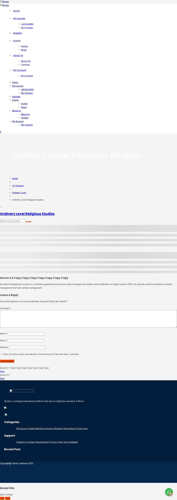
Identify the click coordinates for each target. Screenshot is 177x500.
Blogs (24, 49)
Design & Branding (54, 428)
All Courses (19, 18)
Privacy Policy (56, 442)
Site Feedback (71, 442)
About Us (18, 55)
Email (3, 340)
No (2, 498)
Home (16, 10)
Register (17, 33)
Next (2, 378)
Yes (7, 498)
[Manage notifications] (170, 494)
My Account (19, 70)
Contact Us (21, 442)
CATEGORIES (27, 24)
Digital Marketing (36, 428)
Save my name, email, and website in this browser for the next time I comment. (41, 354)
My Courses (27, 27)
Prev (2, 371)
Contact (25, 64)
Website (4, 347)
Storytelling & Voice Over (75, 428)
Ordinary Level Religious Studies (27, 214)
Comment (5, 308)
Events (16, 40)
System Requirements (38, 442)
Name (3, 333)
